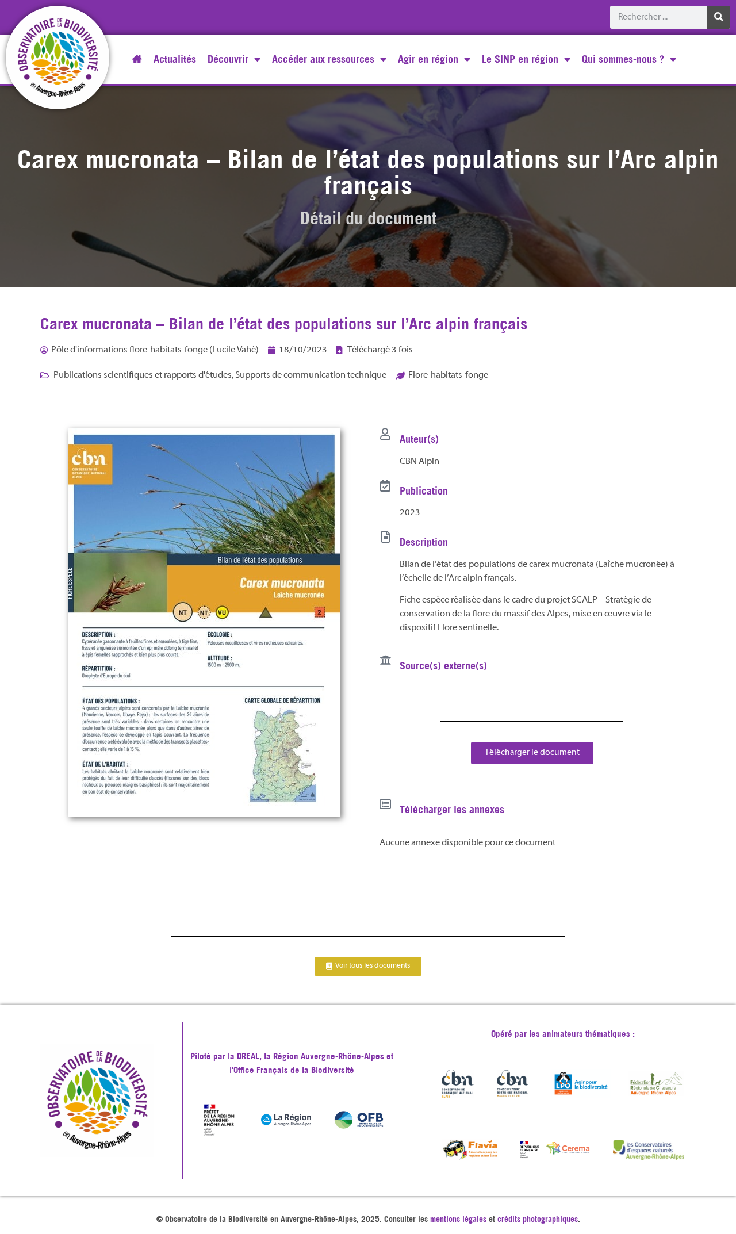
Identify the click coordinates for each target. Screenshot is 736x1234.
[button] (532, 753)
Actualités (175, 59)
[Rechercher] (718, 17)
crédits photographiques (537, 1219)
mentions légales (458, 1219)
